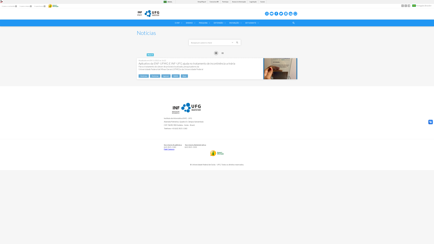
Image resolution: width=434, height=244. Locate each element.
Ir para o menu (25, 6)
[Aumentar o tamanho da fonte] (402, 6)
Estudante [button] (250, 23)
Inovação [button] (234, 23)
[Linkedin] (286, 14)
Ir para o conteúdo (8, 6)
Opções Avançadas (233, 43)
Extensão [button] (218, 23)
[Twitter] (281, 14)
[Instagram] (267, 14)
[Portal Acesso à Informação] (217, 155)
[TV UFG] (295, 14)
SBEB (175, 76)
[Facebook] (276, 14)
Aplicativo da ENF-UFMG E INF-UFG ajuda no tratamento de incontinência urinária (187, 63)
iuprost (166, 76)
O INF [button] (177, 23)
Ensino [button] (189, 23)
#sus (184, 76)
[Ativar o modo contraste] (409, 6)
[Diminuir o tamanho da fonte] (406, 6)
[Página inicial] (139, 15)
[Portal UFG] (152, 16)
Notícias (143, 76)
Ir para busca (39, 6)
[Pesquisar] (237, 43)
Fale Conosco (169, 149)
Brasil (169, 2)
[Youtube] (272, 14)
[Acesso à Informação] (53, 6)
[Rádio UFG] (290, 14)
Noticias (155, 76)
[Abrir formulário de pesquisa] (293, 23)
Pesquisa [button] (203, 23)
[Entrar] (1, 2)
